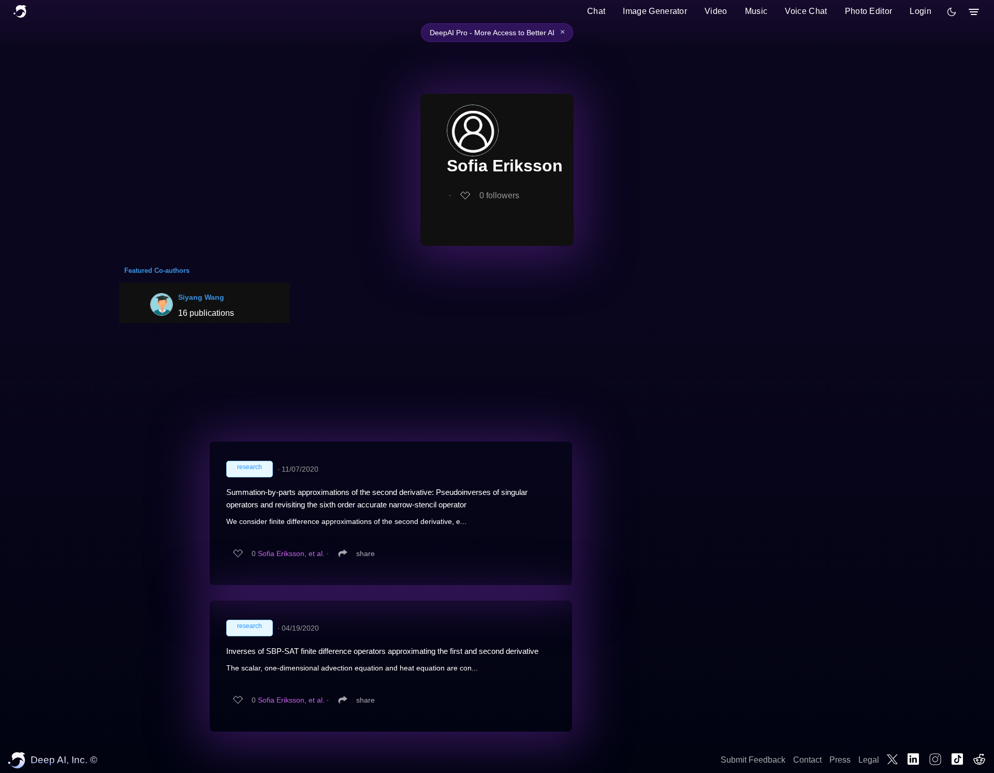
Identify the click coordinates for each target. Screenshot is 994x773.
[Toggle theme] (951, 12)
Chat (596, 11)
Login (920, 11)
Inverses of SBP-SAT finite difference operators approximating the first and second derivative (382, 651)
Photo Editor (869, 11)
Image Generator (655, 11)
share (365, 553)
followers (499, 195)
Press (840, 759)
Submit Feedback (753, 759)
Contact (807, 759)
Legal (868, 759)
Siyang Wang (201, 297)
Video (716, 11)
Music (756, 11)
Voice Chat (806, 11)
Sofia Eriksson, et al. (291, 553)
